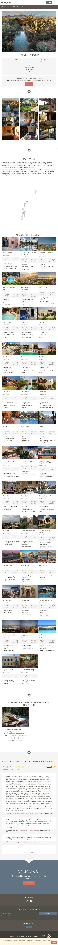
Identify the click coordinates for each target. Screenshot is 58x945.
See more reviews (29, 849)
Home (3, 6)
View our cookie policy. (48, 940)
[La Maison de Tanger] (36, 192)
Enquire (49, 2)
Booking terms (27, 936)
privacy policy (8, 915)
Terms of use (18, 936)
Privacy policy (35, 936)
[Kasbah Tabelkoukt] (21, 218)
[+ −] (29, 205)
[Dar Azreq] (22, 210)
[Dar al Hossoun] (25, 214)
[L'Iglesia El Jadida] (27, 203)
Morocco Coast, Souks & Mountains (28, 830)
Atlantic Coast (16, 6)
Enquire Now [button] (29, 883)
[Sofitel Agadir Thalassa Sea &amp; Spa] (23, 214)
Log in (29, 927)
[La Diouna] (25, 205)
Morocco (9, 6)
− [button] (2, 186)
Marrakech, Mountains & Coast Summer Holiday (30, 813)
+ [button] (2, 184)
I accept (54, 942)
